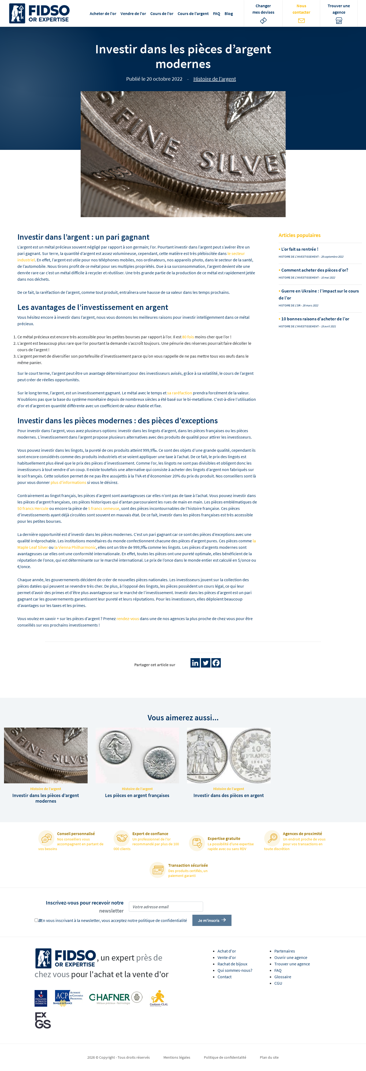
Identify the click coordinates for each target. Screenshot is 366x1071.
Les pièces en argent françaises (137, 795)
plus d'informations (68, 482)
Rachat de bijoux (232, 963)
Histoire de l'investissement (299, 256)
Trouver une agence (292, 963)
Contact (224, 976)
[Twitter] (205, 663)
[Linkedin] (195, 663)
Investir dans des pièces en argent (228, 795)
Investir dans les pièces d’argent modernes (45, 798)
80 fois (188, 336)
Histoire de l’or (289, 305)
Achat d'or (227, 951)
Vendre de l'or (133, 13)
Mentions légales (176, 1057)
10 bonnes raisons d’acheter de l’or (315, 319)
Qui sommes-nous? (235, 970)
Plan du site (269, 1057)
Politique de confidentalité (225, 1057)
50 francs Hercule (32, 508)
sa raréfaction (179, 392)
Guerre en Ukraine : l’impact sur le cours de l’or (319, 294)
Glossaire (282, 976)
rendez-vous (128, 618)
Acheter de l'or (103, 13)
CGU (278, 983)
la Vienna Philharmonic (75, 547)
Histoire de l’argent (214, 78)
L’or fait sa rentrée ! (299, 249)
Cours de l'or (161, 13)
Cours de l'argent (193, 13)
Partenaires (284, 951)
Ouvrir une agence (290, 957)
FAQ (216, 13)
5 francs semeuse (103, 508)
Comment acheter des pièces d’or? (314, 270)
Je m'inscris (208, 920)
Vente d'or (227, 957)
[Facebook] (216, 663)
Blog (229, 13)
